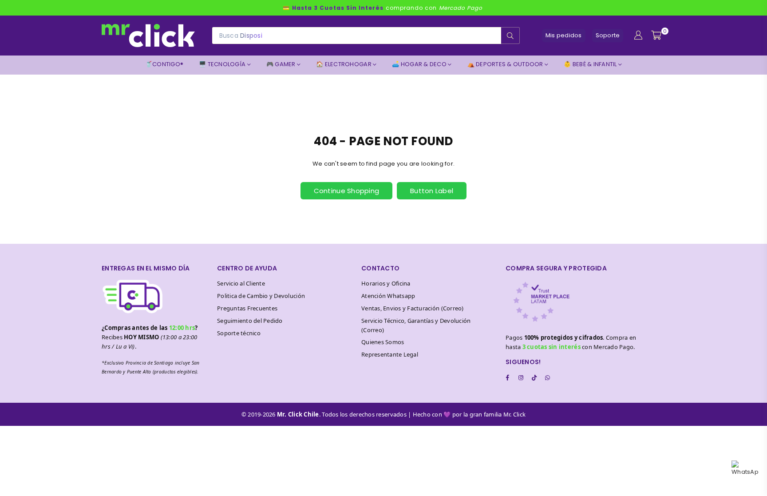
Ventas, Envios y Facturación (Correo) (412, 308)
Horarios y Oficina (386, 283)
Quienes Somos (382, 342)
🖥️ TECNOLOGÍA (223, 64)
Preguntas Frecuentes (247, 308)
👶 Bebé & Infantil (591, 64)
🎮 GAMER (281, 64)
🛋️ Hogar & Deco (420, 64)
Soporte (608, 35)
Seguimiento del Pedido (250, 321)
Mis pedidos (564, 35)
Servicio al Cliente (241, 283)
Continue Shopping (346, 190)
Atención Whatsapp (388, 296)
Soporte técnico (239, 333)
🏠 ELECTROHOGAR (344, 64)
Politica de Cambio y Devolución (261, 296)
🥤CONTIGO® (164, 64)
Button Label (431, 190)
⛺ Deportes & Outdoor (506, 64)
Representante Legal (389, 354)
